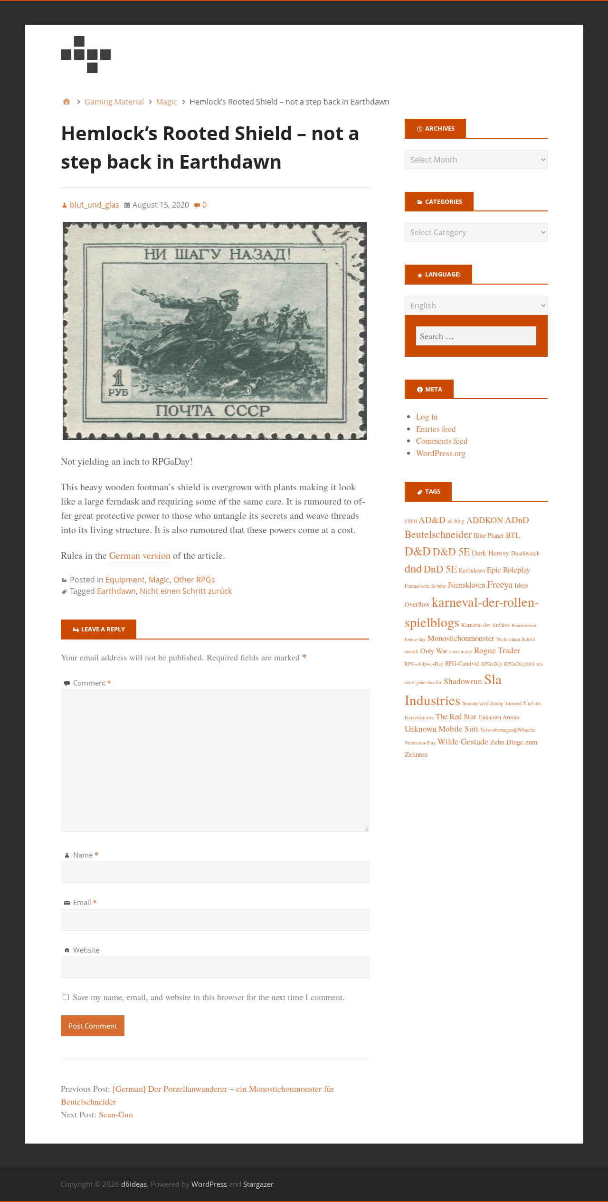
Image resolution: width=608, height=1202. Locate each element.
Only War (433, 650)
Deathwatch (525, 553)
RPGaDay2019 (519, 663)
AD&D (432, 519)
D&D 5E (451, 551)
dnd (413, 568)
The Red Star (456, 716)
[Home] (66, 101)
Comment (92, 682)
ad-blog (456, 521)
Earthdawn (116, 591)
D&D (418, 551)
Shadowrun (463, 681)
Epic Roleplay (508, 569)
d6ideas (134, 1184)
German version (140, 555)
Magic (159, 579)
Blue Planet (489, 535)
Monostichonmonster (461, 637)
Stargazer (258, 1184)
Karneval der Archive (485, 625)
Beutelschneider (438, 534)
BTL (513, 535)
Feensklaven (466, 585)
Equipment (125, 579)
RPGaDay (491, 663)
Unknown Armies (499, 717)
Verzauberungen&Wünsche (508, 729)
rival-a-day (460, 651)
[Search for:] (476, 335)
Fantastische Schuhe (425, 585)
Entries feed (436, 428)
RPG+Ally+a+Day (424, 663)
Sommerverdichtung (482, 703)
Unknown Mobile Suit (441, 728)
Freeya (500, 584)
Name (85, 854)
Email (85, 902)
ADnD (517, 519)
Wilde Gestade (462, 741)
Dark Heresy (490, 552)
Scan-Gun (116, 1114)
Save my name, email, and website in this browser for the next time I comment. (209, 996)
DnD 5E (440, 568)
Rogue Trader (497, 650)
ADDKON (484, 519)
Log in (427, 416)
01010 (411, 521)
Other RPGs (194, 579)
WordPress (209, 1184)
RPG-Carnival (462, 663)
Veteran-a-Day (420, 742)
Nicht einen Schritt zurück (186, 591)
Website (86, 949)
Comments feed (442, 440)
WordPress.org (441, 453)
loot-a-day (415, 639)
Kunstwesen (524, 625)
